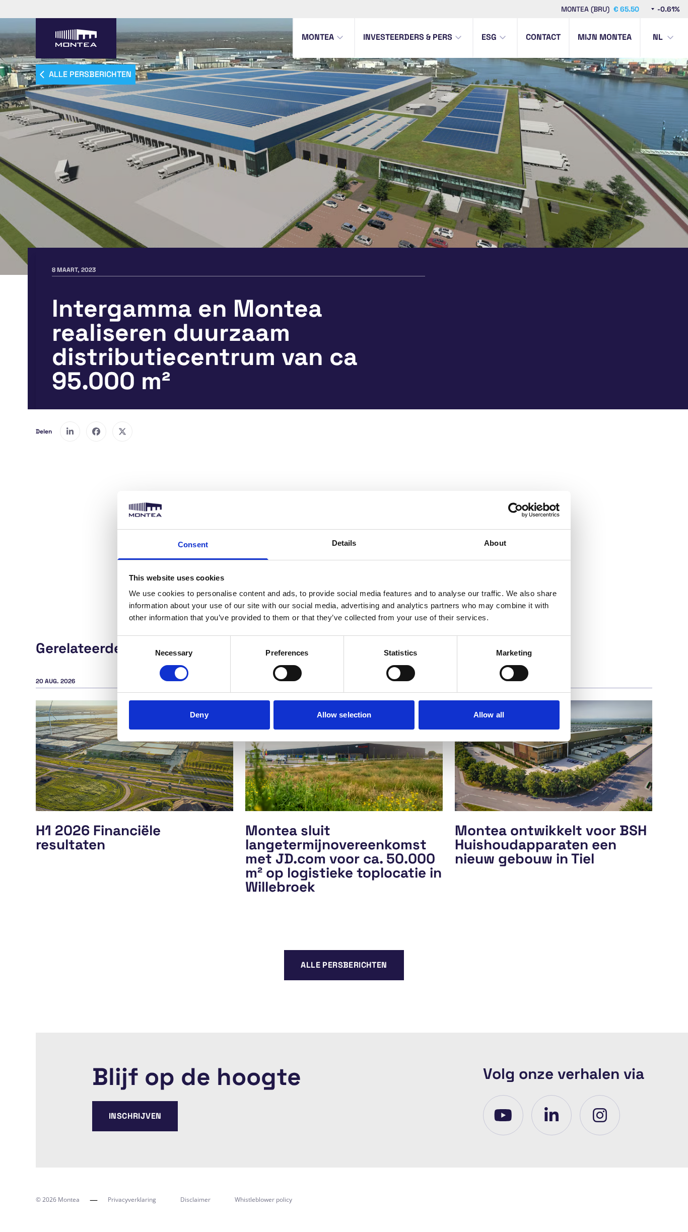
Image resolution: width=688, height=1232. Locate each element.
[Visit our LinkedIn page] (551, 1115)
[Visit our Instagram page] (600, 1115)
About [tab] (495, 543)
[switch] (287, 673)
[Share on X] (122, 431)
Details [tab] (344, 543)
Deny (199, 714)
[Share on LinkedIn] (70, 431)
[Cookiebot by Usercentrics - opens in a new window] (515, 510)
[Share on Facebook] (96, 431)
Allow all (488, 714)
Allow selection (344, 714)
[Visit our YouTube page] (503, 1115)
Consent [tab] (193, 544)
